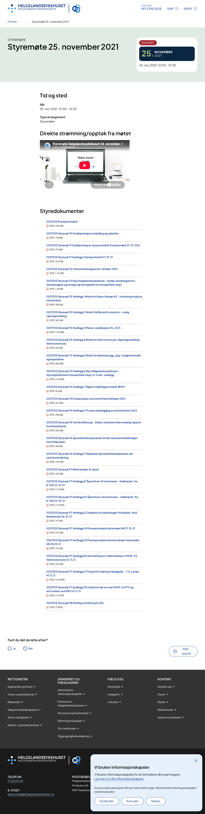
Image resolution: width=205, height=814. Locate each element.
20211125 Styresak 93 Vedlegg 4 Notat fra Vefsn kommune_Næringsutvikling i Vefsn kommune (93, 341)
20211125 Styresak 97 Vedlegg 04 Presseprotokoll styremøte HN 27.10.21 (90, 528)
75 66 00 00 (15, 780)
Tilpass (155, 801)
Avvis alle (132, 801)
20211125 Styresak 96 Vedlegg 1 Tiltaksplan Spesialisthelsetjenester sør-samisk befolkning (90, 455)
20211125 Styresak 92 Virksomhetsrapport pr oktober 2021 (82, 269)
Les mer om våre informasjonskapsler (119, 779)
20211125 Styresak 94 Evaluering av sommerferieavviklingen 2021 (86, 398)
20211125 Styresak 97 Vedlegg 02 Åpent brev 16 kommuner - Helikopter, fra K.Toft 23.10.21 (92, 498)
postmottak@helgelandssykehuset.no (31, 794)
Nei (30, 648)
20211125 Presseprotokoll (61, 221)
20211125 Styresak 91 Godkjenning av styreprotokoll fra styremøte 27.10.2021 (93, 245)
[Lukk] (195, 760)
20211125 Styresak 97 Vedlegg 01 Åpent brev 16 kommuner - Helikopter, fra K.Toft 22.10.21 (91, 483)
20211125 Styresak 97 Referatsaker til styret (72, 469)
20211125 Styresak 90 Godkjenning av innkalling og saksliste (82, 233)
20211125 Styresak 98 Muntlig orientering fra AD (75, 603)
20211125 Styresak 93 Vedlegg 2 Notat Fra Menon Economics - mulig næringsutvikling (87, 314)
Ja (14, 648)
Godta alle (106, 801)
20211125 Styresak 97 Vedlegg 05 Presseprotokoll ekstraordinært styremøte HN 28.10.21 (92, 542)
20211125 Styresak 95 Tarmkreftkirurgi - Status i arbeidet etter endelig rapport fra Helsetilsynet (93, 424)
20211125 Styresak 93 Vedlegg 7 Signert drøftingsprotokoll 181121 (85, 386)
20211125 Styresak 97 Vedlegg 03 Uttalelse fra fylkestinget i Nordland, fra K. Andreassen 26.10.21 (92, 514)
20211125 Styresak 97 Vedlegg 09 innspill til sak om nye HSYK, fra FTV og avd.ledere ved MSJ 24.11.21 (89, 589)
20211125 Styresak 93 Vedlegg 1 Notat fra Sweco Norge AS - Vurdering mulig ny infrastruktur (94, 298)
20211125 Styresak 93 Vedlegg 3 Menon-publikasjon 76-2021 (83, 328)
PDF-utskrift (186, 651)
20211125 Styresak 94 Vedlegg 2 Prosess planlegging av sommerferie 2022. (92, 410)
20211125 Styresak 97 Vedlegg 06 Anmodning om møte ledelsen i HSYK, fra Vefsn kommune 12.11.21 (91, 557)
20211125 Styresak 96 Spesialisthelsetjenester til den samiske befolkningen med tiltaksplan (92, 440)
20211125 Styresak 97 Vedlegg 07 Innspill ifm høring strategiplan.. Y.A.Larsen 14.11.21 (92, 573)
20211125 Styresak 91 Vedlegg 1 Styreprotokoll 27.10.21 (79, 257)
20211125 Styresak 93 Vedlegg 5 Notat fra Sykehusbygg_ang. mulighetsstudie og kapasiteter (93, 357)
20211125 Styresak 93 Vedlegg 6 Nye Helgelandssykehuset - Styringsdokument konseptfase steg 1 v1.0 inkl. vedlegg (82, 373)
